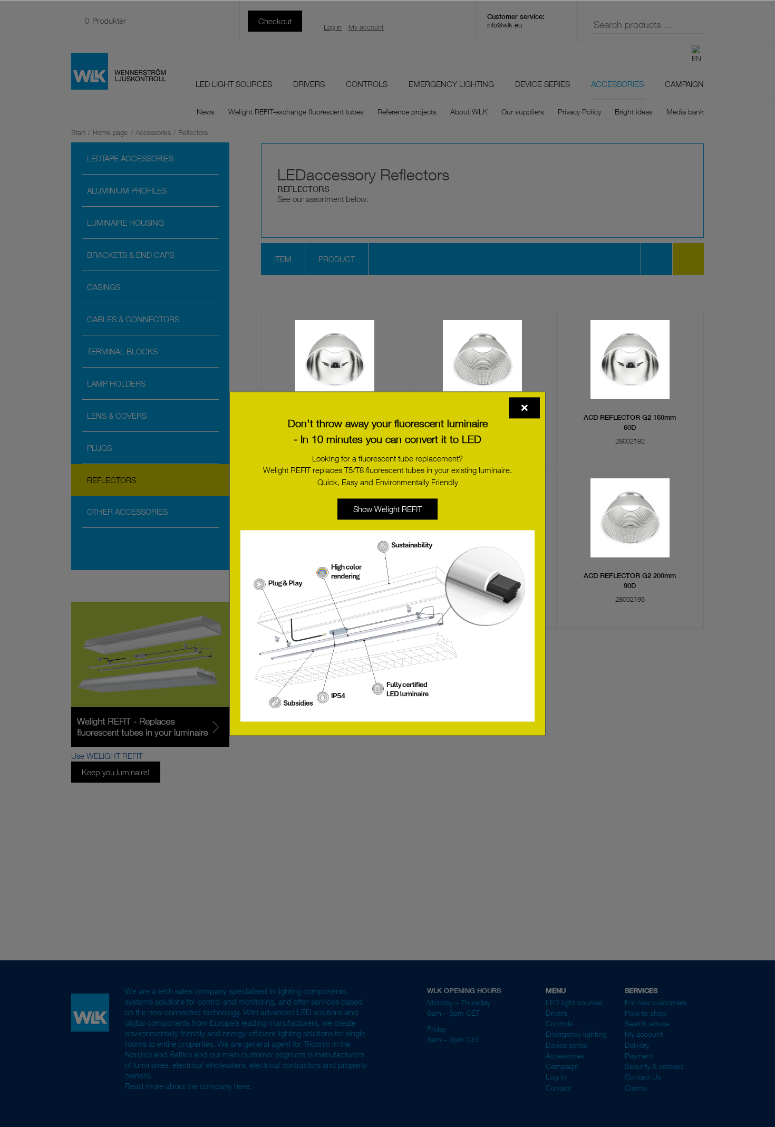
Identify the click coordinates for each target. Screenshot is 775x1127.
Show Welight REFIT (387, 509)
